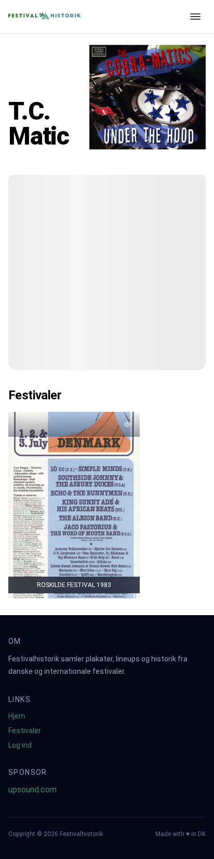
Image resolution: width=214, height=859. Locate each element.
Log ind (20, 745)
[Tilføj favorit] (127, 424)
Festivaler (24, 730)
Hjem (16, 716)
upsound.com (32, 790)
